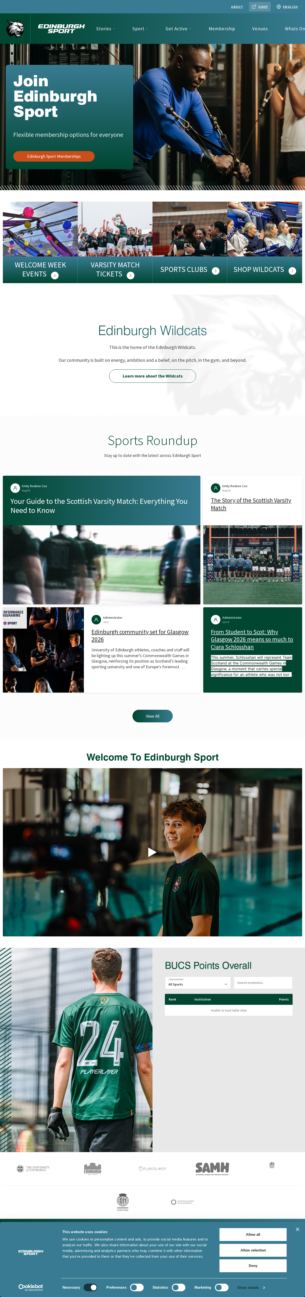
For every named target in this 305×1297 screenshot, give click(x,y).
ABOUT (237, 7)
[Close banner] (297, 1229)
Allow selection (253, 1250)
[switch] (137, 1287)
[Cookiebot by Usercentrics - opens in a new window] (31, 1287)
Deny (253, 1266)
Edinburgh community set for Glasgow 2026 (140, 635)
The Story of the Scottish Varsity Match (251, 503)
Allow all (253, 1234)
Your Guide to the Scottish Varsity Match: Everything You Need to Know (99, 505)
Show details (248, 1288)
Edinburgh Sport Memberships (54, 156)
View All (152, 716)
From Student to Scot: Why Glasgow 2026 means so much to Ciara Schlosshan (252, 639)
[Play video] (152, 852)
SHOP (263, 7)
